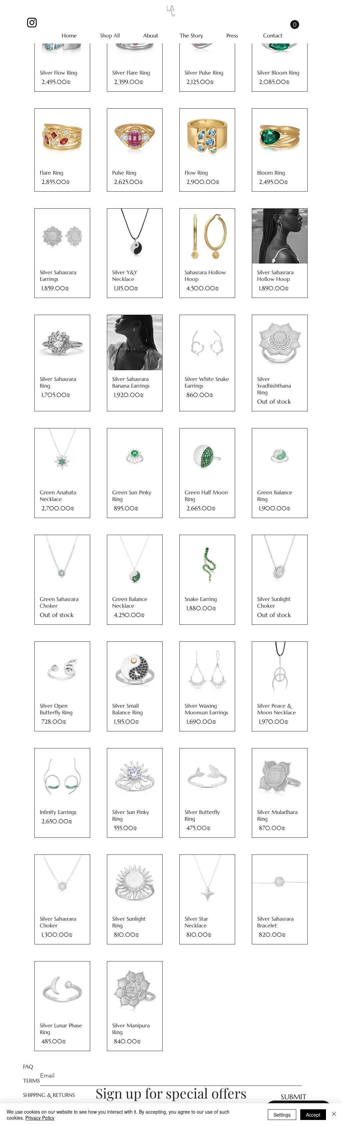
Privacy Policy (39, 1117)
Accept (313, 1114)
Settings (282, 1114)
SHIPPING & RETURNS (49, 1095)
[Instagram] (31, 22)
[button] (294, 24)
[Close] (334, 1115)
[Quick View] (62, 136)
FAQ (28, 1066)
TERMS (31, 1080)
